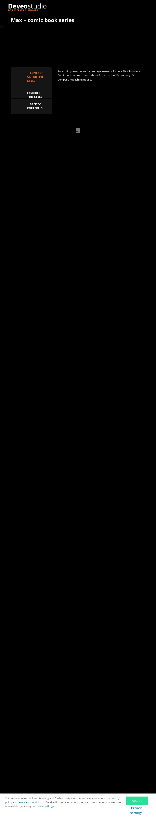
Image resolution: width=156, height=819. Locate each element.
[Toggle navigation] (143, 7)
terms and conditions (31, 802)
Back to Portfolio (35, 106)
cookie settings (45, 806)
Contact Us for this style (35, 76)
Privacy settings (136, 810)
